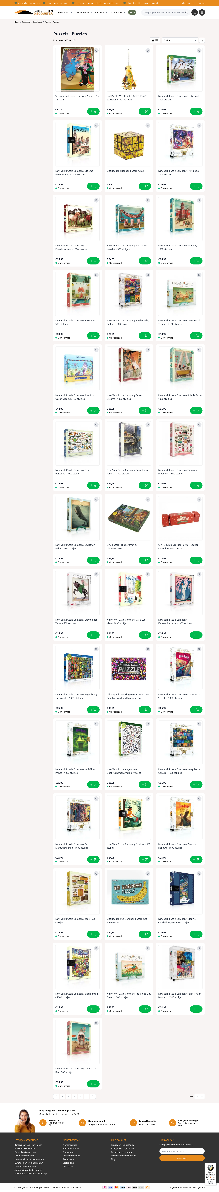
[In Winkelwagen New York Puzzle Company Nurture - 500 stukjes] (145, 859)
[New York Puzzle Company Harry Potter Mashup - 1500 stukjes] (180, 966)
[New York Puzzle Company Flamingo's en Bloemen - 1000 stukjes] (180, 442)
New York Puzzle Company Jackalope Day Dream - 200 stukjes (129, 995)
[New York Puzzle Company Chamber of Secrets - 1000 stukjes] (180, 667)
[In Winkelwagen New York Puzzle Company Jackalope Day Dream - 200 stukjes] (145, 1009)
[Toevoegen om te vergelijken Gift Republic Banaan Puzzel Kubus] (147, 125)
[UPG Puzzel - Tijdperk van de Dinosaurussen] (129, 517)
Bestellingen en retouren (123, 1152)
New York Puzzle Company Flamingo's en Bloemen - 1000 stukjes (180, 471)
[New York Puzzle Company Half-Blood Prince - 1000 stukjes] (77, 741)
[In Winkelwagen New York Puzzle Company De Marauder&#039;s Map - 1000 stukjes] (93, 859)
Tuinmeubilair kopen (24, 1155)
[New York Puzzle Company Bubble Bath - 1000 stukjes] (180, 367)
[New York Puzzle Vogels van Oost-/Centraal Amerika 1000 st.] (129, 741)
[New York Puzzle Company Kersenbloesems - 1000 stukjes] (180, 592)
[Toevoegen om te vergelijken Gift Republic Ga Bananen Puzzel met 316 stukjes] (147, 873)
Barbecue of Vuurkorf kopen (28, 1145)
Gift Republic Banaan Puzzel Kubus (125, 170)
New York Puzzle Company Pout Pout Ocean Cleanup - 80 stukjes (75, 397)
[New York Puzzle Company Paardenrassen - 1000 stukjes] (77, 218)
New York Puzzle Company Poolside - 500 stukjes (75, 322)
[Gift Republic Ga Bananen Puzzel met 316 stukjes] (129, 891)
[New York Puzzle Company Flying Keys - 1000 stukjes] (180, 143)
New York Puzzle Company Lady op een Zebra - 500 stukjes (76, 621)
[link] (56, 1096)
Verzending (68, 1162)
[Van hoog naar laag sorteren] (202, 40)
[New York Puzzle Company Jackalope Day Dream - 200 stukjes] (129, 966)
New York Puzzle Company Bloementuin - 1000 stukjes (77, 995)
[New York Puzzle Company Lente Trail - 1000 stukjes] (180, 68)
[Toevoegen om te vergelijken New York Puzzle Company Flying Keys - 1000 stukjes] (199, 125)
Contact (201, 3)
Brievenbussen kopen (24, 1148)
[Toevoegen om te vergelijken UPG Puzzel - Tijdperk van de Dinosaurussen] (147, 499)
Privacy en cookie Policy (122, 1145)
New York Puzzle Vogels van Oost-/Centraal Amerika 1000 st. (124, 771)
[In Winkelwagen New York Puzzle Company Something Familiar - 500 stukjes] (145, 485)
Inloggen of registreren (122, 1148)
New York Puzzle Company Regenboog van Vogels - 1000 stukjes (76, 696)
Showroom (68, 1152)
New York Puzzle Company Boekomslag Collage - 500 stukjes (128, 322)
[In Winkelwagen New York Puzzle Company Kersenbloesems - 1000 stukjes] (196, 635)
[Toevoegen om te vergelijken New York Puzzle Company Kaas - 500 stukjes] (96, 873)
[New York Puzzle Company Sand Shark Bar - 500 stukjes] (77, 1041)
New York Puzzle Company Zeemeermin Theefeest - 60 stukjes (179, 322)
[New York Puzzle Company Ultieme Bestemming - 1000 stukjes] (77, 143)
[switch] (210, 1182)
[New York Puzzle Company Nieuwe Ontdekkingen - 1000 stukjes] (180, 891)
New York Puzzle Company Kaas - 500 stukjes (75, 920)
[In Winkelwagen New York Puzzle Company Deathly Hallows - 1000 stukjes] (196, 859)
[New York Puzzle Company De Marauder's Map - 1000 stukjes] (77, 816)
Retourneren (69, 1159)
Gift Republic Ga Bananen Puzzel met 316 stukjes (127, 920)
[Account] (194, 12)
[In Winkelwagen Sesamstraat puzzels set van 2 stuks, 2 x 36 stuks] (93, 111)
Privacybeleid (199, 1187)
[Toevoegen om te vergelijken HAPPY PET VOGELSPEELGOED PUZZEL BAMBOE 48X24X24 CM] (147, 50)
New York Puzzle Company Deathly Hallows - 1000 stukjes (177, 846)
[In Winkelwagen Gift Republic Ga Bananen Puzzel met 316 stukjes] (145, 934)
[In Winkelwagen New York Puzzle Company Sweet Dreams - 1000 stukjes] (145, 410)
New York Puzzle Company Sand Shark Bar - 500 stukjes (76, 1070)
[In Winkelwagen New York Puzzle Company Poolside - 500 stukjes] (93, 335)
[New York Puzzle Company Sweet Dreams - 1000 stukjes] (129, 367)
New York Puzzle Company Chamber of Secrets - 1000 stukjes (179, 696)
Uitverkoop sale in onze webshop (30, 1173)
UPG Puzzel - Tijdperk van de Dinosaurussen (122, 546)
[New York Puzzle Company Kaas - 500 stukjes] (77, 891)
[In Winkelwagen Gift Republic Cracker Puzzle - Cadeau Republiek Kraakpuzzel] (196, 560)
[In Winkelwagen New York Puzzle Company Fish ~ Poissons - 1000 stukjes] (93, 485)
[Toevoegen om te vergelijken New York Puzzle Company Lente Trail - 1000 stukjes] (199, 50)
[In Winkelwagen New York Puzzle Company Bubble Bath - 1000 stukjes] (196, 410)
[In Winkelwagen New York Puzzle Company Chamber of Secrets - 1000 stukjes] (196, 709)
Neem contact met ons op (123, 1155)
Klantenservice (188, 3)
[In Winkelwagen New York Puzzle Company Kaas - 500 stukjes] (93, 934)
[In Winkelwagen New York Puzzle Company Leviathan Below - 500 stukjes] (93, 560)
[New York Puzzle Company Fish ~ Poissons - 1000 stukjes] (77, 442)
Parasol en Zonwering (25, 1152)
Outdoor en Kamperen (25, 1166)
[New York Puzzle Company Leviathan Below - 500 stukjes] (77, 517)
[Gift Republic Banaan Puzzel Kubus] (129, 143)
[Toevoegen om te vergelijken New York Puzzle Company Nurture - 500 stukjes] (147, 798)
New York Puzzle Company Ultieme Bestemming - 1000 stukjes (74, 172)
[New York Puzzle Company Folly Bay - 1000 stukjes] (180, 218)
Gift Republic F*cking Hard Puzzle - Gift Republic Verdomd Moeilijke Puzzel (128, 696)
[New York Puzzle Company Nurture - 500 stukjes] (129, 816)
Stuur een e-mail (147, 1124)
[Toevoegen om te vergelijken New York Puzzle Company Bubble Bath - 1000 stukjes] (199, 350)
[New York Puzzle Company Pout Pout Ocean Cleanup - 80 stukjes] (77, 367)
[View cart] (202, 12)
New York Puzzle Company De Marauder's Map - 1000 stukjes (71, 846)
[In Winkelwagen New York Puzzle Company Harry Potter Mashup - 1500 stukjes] (196, 1009)
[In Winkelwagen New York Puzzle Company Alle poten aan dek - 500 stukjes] (145, 260)
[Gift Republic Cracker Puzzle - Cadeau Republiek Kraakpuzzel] (180, 517)
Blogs (113, 1159)
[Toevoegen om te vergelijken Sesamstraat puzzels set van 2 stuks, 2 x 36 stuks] (96, 50)
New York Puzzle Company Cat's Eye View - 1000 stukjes (126, 621)
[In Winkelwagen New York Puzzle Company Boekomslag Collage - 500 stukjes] (145, 335)
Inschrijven (182, 1158)
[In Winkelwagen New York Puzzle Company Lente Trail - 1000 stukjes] (196, 111)
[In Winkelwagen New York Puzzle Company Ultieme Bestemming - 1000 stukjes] (93, 186)
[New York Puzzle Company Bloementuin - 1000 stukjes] (77, 966)
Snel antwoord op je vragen (188, 1124)
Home (16, 22)
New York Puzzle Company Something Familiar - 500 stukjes (127, 471)
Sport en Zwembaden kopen (28, 1170)
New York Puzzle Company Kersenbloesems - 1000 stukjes (175, 621)
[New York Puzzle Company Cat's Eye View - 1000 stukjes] (129, 592)
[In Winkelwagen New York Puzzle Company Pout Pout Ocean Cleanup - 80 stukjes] (93, 410)
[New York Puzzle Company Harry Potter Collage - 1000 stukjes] (180, 741)
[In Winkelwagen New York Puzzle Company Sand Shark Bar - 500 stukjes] (93, 1083)
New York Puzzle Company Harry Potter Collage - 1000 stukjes (179, 771)
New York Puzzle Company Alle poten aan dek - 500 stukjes (127, 247)
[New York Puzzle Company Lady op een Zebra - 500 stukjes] (77, 592)
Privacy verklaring (71, 1155)
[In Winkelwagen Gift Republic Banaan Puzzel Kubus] (145, 186)
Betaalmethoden (71, 1148)
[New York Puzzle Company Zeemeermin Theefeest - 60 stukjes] (180, 293)
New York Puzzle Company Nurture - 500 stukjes (128, 846)
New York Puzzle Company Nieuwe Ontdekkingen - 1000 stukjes (177, 920)
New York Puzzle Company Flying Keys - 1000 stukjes (179, 172)
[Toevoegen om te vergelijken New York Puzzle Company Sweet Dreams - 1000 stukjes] (147, 350)
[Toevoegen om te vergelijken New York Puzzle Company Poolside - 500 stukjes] (96, 275)
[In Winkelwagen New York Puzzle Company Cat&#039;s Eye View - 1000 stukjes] (145, 635)
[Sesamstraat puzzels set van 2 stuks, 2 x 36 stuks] (77, 68)
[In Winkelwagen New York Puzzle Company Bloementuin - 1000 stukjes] (93, 1009)
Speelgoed (37, 22)
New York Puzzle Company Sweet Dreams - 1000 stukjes (124, 397)
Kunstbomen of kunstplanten (28, 1162)
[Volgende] (93, 1096)
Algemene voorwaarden (180, 1187)
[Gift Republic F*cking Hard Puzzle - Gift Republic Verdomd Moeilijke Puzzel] (129, 667)
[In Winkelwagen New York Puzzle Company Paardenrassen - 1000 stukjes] (93, 260)
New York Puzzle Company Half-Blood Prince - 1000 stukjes (75, 771)
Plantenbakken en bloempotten (29, 1159)
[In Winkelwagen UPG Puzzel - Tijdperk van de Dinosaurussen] (145, 560)
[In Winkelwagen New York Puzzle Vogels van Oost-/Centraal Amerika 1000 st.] (145, 784)
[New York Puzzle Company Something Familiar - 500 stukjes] (129, 442)
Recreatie (26, 22)
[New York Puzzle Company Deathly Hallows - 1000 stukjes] (180, 816)
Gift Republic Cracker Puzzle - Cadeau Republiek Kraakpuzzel (178, 546)
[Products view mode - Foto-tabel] (153, 40)
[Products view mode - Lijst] (156, 40)
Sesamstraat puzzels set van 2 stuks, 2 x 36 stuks (77, 97)
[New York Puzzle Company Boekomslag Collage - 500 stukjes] (129, 293)
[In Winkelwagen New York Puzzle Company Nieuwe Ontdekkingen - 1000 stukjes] (196, 934)
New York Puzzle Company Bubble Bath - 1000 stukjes (180, 397)
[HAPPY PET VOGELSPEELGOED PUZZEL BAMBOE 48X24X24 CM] (129, 68)
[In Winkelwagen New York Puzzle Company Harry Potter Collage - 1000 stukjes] (196, 784)
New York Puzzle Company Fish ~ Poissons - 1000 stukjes (73, 471)
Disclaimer (68, 1166)
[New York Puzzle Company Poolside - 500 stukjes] (77, 293)
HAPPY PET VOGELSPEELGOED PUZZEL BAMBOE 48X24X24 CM (127, 97)
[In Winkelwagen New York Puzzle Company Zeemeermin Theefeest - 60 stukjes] (196, 335)
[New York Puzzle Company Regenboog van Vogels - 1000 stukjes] (77, 667)
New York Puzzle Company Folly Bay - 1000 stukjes (178, 247)
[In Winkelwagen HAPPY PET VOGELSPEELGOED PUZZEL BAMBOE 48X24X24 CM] (145, 111)
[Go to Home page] (33, 12)
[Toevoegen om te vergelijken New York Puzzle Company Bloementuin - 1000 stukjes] (96, 948)
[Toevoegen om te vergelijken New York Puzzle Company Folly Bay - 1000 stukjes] (199, 200)
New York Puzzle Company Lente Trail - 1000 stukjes (179, 97)
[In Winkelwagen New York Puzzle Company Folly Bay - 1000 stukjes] (196, 260)
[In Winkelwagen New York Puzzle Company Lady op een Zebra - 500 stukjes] (93, 635)
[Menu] (214, 1164)
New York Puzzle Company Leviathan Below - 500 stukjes (75, 546)
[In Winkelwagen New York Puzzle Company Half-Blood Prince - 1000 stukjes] (93, 784)
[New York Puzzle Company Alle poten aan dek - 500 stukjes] (129, 218)
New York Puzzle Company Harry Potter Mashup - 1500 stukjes (179, 995)
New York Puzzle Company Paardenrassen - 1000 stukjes (71, 247)
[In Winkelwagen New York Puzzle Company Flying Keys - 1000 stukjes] (196, 186)
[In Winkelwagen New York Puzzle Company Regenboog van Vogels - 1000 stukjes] (93, 709)
